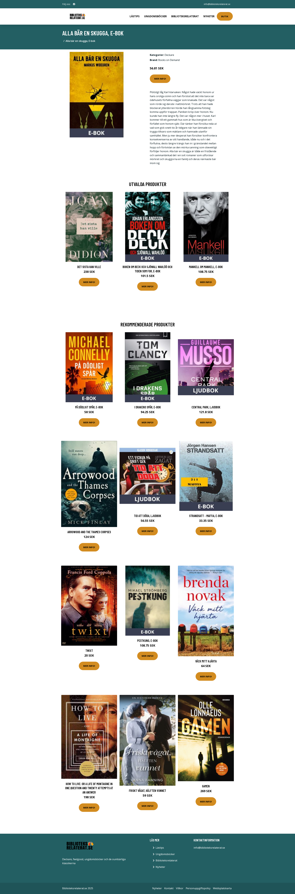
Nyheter (208, 16)
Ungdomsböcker (155, 16)
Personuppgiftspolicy (198, 888)
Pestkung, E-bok (147, 640)
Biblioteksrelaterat (185, 16)
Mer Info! (160, 78)
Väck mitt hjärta (206, 661)
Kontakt (168, 888)
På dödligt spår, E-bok (89, 407)
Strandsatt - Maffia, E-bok (206, 516)
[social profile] (74, 4)
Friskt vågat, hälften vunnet (147, 790)
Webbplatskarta (222, 888)
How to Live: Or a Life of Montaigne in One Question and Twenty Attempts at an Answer (89, 788)
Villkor (179, 888)
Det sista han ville (89, 267)
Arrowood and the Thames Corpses (89, 532)
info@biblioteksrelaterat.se (217, 4)
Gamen (206, 786)
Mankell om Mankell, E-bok (206, 267)
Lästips (135, 16)
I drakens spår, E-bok (147, 407)
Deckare (169, 55)
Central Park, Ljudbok (206, 407)
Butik (224, 16)
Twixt (89, 650)
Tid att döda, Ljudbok (147, 516)
